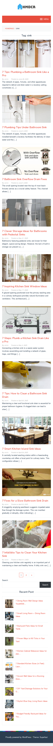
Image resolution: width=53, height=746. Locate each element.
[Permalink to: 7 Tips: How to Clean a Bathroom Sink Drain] (26, 376)
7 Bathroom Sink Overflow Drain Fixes (24, 179)
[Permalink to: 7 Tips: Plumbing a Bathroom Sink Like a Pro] (26, 54)
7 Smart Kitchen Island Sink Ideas (21, 448)
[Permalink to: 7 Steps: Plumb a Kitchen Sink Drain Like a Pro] (26, 321)
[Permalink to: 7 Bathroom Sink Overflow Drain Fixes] (26, 162)
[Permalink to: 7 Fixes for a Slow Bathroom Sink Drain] (26, 483)
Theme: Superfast (40, 737)
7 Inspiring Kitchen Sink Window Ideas (24, 286)
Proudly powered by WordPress (18, 737)
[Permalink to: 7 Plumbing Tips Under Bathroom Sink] (26, 110)
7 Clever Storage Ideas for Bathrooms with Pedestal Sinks (24, 232)
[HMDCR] (26, 6)
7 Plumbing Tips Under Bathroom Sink (24, 127)
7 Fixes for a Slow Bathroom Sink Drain (25, 500)
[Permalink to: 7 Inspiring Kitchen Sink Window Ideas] (26, 269)
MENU (46, 19)
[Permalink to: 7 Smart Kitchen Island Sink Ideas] (26, 431)
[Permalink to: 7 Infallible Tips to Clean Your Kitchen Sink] (26, 535)
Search (5, 580)
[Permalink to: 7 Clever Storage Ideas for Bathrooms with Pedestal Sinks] (26, 213)
